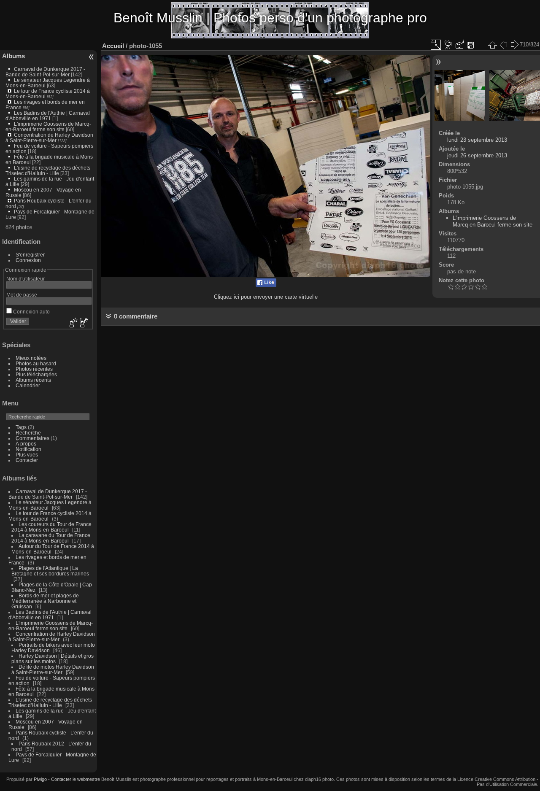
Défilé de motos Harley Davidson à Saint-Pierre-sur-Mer (52, 669)
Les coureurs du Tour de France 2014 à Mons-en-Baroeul (51, 526)
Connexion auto (31, 311)
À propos (26, 443)
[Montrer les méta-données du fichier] (459, 44)
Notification (28, 449)
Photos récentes (34, 369)
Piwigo (40, 779)
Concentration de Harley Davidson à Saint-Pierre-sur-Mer (49, 137)
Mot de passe (21, 294)
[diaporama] (448, 44)
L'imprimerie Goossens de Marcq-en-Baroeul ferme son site (48, 126)
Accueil (113, 45)
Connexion (28, 260)
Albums (13, 55)
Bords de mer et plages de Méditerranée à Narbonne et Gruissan (45, 601)
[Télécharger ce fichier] (470, 44)
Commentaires (32, 438)
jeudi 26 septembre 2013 (477, 155)
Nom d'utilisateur (25, 278)
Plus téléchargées (36, 374)
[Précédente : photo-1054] (503, 44)
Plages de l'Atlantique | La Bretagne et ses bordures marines (50, 570)
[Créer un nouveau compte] (72, 323)
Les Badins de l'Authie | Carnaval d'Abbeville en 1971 (47, 115)
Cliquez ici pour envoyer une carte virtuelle (266, 297)
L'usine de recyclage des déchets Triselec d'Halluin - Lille (47, 170)
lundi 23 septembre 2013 (477, 140)
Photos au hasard (36, 363)
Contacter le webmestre (75, 779)
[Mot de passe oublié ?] (83, 323)
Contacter (27, 460)
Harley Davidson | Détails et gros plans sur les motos (52, 658)
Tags (21, 427)
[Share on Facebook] (266, 285)
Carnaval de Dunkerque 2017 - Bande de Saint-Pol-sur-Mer (45, 71)
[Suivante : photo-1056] (514, 44)
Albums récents (33, 380)
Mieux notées (31, 358)
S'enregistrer (30, 254)
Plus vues (27, 454)
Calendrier (28, 385)
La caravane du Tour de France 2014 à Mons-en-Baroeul (50, 537)
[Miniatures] (492, 44)
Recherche (28, 432)
